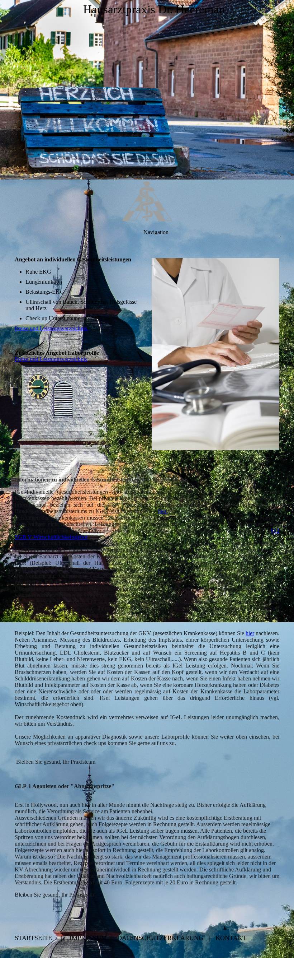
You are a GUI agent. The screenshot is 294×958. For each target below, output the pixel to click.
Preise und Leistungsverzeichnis (52, 328)
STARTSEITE (33, 937)
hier (250, 633)
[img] (147, 90)
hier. (162, 511)
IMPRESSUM (88, 937)
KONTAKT (230, 937)
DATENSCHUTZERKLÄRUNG (160, 937)
